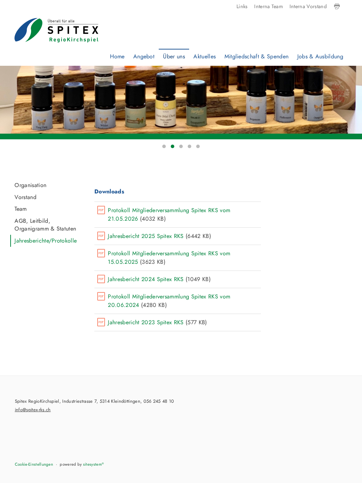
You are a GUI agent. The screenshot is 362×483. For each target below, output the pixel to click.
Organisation (30, 185)
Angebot (143, 56)
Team (20, 209)
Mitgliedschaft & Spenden (256, 56)
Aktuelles (204, 56)
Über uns (174, 56)
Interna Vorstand (308, 6)
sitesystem (93, 464)
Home (117, 56)
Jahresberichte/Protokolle (45, 241)
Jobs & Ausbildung (320, 56)
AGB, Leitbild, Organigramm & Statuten (45, 225)
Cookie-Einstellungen (34, 464)
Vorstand (25, 197)
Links (242, 6)
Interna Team (268, 6)
